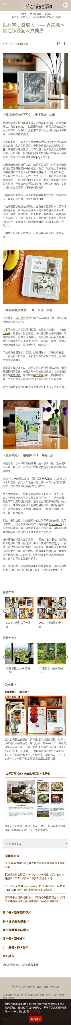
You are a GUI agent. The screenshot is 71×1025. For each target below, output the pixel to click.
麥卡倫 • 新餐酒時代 (16, 912)
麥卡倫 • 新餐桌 (13, 938)
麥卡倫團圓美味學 (14, 929)
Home (23, 13)
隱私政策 (34, 1011)
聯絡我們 (54, 986)
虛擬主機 (33, 964)
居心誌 (7, 956)
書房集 (48, 13)
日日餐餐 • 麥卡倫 (14, 947)
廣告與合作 (42, 986)
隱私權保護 (29, 986)
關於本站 (16, 986)
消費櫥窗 (10, 856)
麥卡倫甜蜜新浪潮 (14, 921)
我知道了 (36, 1019)
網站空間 (8, 964)
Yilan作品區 (35, 13)
